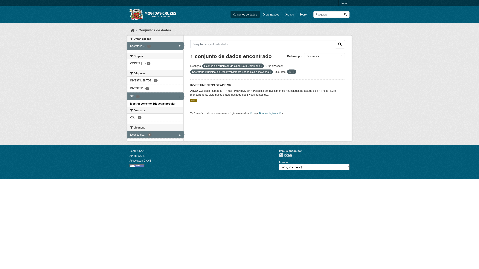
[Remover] (261, 65)
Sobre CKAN (136, 151)
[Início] (133, 30)
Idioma (283, 162)
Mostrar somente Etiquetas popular (152, 103)
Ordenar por (294, 56)
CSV (193, 100)
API (251, 113)
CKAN (285, 155)
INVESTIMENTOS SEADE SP (210, 85)
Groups (289, 14)
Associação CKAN (140, 160)
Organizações (271, 14)
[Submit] (345, 14)
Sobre (303, 14)
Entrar (344, 3)
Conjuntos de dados (245, 14)
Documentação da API (270, 113)
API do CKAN (137, 155)
